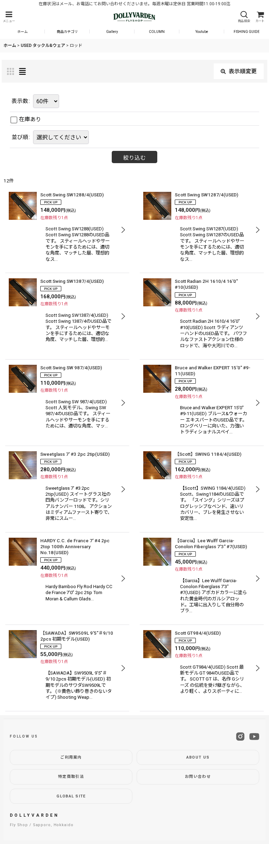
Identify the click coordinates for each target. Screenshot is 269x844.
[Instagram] (240, 736)
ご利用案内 (71, 757)
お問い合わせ (198, 776)
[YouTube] (254, 736)
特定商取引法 (71, 776)
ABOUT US (198, 757)
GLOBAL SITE (71, 796)
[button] (9, 17)
